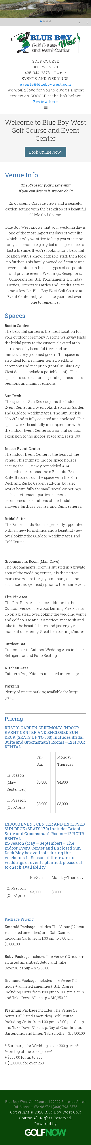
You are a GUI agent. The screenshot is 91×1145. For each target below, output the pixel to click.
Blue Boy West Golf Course (45, 42)
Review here (45, 101)
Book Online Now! (45, 152)
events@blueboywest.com (45, 84)
